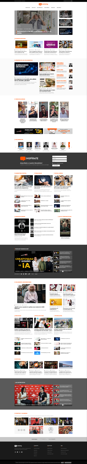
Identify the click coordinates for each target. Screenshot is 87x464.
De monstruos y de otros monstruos (27, 352)
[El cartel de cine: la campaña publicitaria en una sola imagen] (56, 287)
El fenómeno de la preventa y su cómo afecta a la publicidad (69, 309)
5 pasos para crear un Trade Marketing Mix (25, 201)
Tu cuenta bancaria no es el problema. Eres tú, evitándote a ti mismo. (62, 66)
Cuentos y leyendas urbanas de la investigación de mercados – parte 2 (43, 330)
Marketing (35, 450)
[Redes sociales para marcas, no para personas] (17, 196)
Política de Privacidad (60, 163)
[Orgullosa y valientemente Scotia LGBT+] (17, 339)
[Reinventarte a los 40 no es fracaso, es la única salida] (36, 22)
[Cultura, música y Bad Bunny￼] (37, 196)
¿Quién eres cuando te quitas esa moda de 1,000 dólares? (66, 16)
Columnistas (39, 7)
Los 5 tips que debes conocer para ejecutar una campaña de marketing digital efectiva (23, 188)
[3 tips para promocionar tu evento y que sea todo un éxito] (37, 205)
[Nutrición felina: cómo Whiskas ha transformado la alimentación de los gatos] (51, 44)
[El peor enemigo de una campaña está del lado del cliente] (47, 66)
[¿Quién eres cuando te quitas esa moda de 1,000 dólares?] (31, 294)
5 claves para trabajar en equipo (46, 343)
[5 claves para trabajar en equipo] (37, 343)
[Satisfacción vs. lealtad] (37, 201)
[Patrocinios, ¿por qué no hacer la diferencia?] (43, 180)
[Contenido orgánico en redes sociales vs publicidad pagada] (69, 287)
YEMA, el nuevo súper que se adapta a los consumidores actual (47, 91)
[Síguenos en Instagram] (15, 452)
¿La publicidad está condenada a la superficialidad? (54, 309)
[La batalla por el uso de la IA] (57, 339)
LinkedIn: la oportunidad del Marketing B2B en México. (61, 89)
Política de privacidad (68, 462)
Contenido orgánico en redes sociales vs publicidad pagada (69, 295)
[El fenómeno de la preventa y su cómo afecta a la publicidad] (69, 302)
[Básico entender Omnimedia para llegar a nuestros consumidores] (57, 343)
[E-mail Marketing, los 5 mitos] (37, 353)
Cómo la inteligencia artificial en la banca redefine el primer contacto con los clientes (35, 52)
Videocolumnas (49, 450)
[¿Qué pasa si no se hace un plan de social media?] (17, 210)
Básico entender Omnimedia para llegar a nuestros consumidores (66, 343)
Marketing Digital (36, 448)
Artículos (28, 7)
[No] (85, 462)
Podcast (53, 7)
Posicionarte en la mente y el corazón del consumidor (65, 353)
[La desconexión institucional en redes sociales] (57, 348)
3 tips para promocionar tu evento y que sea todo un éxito (47, 206)
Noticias (34, 7)
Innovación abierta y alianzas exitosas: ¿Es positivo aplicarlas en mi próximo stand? (46, 211)
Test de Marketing (63, 448)
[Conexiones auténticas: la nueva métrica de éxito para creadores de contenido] (36, 368)
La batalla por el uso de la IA (65, 338)
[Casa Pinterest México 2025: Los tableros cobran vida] (17, 205)
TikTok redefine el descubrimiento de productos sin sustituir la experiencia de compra (65, 52)
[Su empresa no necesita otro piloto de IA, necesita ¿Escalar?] (26, 68)
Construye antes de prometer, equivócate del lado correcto (62, 78)
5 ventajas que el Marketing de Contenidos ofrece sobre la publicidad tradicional (66, 206)
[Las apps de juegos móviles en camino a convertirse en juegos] (17, 343)
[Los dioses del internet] (37, 348)
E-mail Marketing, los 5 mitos (45, 352)
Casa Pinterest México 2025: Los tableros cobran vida (26, 206)
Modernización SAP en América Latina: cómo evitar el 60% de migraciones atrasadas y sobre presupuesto (20, 373)
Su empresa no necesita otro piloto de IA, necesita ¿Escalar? (65, 33)
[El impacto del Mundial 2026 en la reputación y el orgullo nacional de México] (51, 368)
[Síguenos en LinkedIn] (22, 452)
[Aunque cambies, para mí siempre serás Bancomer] (63, 323)
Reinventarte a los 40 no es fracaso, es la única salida (34, 32)
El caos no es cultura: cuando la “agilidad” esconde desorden (62, 82)
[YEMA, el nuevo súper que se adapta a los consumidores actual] (47, 82)
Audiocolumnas (49, 448)
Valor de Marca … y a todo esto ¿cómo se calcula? (46, 339)
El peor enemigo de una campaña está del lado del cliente (46, 74)
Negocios (35, 455)
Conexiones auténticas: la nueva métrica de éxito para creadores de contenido (35, 372)
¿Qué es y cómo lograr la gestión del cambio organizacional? (62, 187)
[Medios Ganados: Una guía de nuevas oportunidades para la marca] (23, 323)
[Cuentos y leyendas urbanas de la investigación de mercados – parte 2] (43, 323)
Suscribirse (56, 165)
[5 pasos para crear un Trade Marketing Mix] (17, 201)
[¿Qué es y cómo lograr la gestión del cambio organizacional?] (63, 180)
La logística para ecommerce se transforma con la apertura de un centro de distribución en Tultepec (65, 372)
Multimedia (46, 7)
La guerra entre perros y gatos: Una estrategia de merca (66, 210)
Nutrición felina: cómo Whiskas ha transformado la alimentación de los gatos (50, 52)
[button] (65, 229)
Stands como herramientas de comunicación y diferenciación (62, 71)
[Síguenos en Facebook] (17, 452)
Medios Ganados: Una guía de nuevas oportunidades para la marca (22, 330)
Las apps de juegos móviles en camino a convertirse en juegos (26, 343)
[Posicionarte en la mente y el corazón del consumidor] (57, 353)
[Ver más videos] (62, 271)
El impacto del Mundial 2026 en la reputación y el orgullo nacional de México (50, 372)
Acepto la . (59, 163)
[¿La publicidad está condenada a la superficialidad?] (56, 302)
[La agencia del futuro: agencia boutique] (57, 201)
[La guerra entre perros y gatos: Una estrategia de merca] (57, 210)
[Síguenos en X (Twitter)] (19, 452)
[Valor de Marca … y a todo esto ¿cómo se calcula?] (37, 339)
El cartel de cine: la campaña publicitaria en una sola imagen (55, 294)
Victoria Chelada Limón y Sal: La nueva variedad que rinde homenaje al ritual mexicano (20, 52)
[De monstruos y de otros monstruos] (17, 353)
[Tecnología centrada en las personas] (57, 196)
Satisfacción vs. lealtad (44, 200)
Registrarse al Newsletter (65, 450)
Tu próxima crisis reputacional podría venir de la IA (65, 25)
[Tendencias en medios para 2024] (17, 348)
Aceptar (62, 462)
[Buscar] (71, 0)
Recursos (59, 7)
